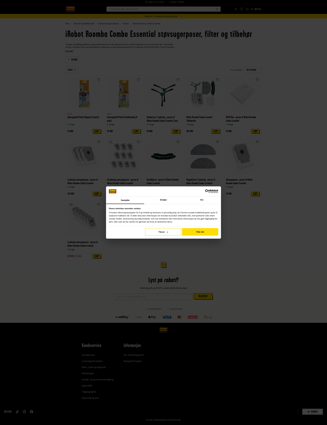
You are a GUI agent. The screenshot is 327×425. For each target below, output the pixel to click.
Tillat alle (200, 232)
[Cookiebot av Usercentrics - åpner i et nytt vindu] (207, 191)
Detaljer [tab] (163, 200)
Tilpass (161, 232)
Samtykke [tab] (125, 200)
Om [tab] (201, 200)
